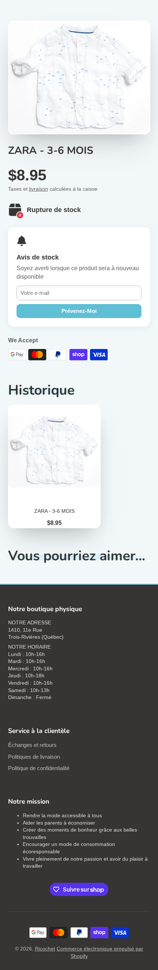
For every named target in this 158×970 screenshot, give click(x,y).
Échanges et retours (32, 745)
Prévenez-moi (79, 311)
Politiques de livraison (34, 757)
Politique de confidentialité (38, 768)
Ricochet (45, 949)
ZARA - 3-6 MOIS (54, 467)
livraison (38, 189)
